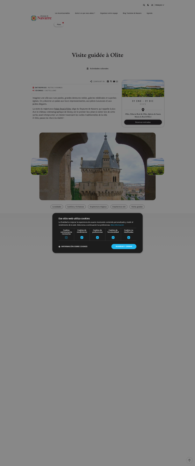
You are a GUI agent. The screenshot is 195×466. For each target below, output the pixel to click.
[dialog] (97, 233)
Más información (117, 225)
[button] (73, 247)
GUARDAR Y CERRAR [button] (124, 246)
